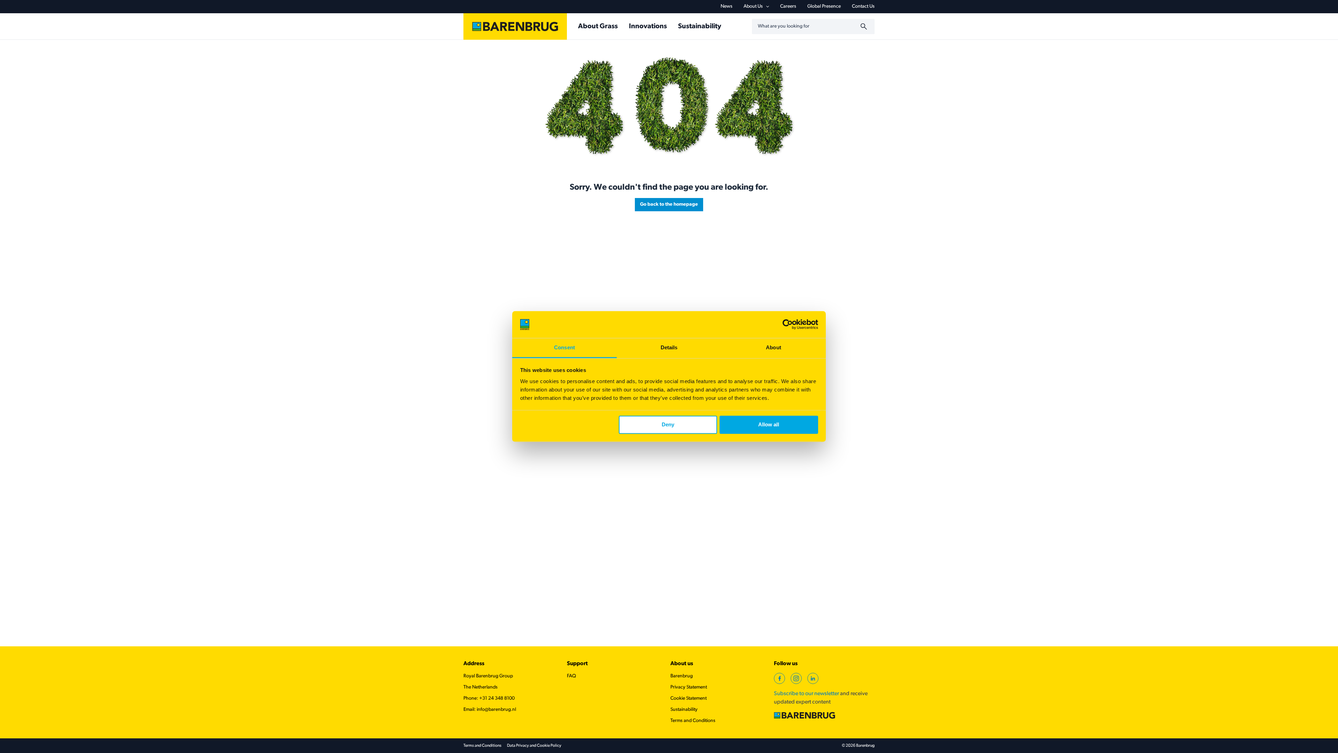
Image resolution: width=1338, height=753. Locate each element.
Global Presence (824, 6)
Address (473, 664)
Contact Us (863, 6)
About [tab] (773, 347)
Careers (788, 6)
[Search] (865, 26)
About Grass (598, 26)
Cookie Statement (688, 698)
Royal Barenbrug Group (488, 676)
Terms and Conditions (692, 720)
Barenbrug (681, 676)
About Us (753, 6)
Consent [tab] (564, 347)
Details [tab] (669, 347)
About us (681, 664)
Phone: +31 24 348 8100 (489, 698)
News (726, 6)
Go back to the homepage (669, 204)
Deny (668, 425)
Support (577, 664)
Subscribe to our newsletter (806, 694)
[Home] (515, 26)
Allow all (768, 425)
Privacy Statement (688, 687)
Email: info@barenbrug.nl (489, 709)
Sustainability (684, 709)
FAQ (571, 676)
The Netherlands (480, 687)
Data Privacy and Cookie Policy (534, 746)
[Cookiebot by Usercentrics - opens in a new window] (787, 324)
